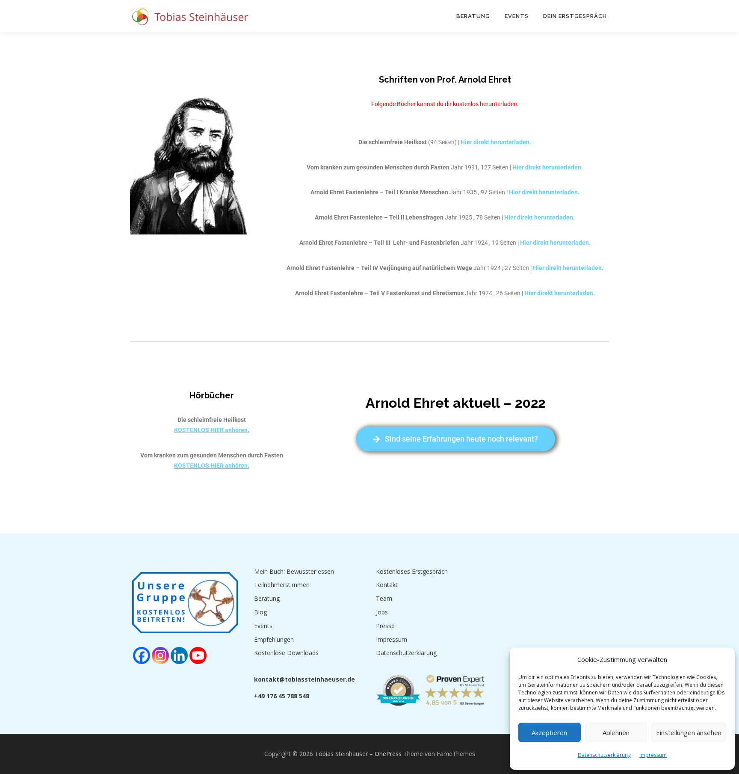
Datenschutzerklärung (604, 755)
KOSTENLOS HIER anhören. (211, 430)
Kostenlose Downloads (286, 653)
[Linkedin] (179, 655)
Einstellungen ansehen (688, 732)
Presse (385, 626)
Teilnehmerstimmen (282, 585)
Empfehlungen (274, 639)
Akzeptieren (549, 732)
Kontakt (387, 585)
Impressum (653, 755)
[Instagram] (160, 655)
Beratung (473, 16)
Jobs (382, 612)
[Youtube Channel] (198, 655)
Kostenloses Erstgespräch (412, 571)
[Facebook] (141, 655)
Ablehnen (616, 732)
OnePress (388, 754)
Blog (260, 612)
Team (384, 598)
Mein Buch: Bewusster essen (294, 571)
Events (517, 16)
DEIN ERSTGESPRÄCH (575, 16)
